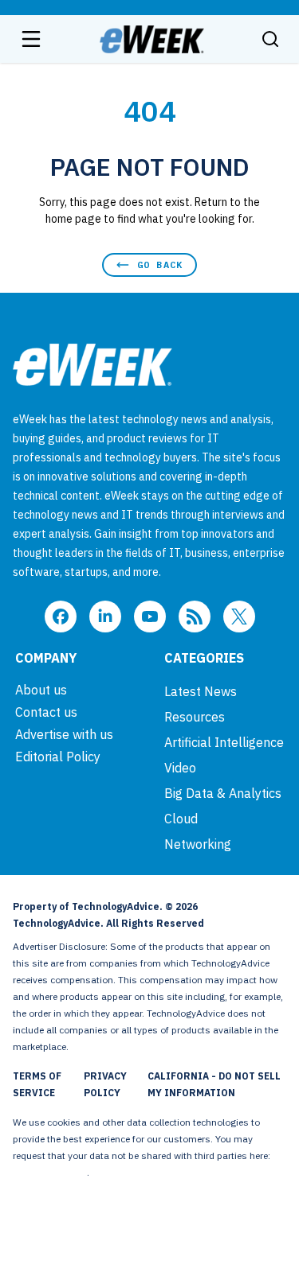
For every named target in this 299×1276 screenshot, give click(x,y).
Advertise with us (64, 734)
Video (180, 768)
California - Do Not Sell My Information (214, 1084)
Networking (197, 844)
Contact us (46, 712)
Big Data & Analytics (222, 793)
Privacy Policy (105, 1084)
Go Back (160, 264)
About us (41, 689)
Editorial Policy (57, 756)
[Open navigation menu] (31, 39)
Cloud (181, 819)
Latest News (200, 691)
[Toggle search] (270, 39)
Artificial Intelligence (224, 742)
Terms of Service (37, 1084)
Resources (194, 717)
